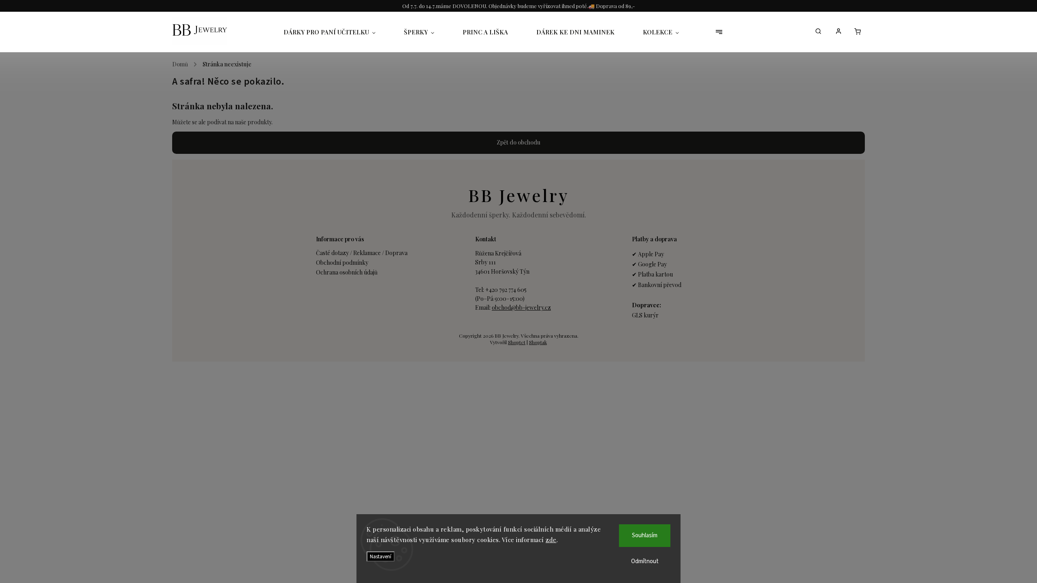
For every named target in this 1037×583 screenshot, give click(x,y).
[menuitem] (337, 32)
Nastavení (380, 556)
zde (551, 540)
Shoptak (538, 342)
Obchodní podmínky (342, 262)
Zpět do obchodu (518, 142)
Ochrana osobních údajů (347, 272)
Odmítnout (645, 561)
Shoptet (516, 342)
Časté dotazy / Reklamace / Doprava (362, 253)
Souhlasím (644, 535)
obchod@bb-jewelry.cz (521, 307)
